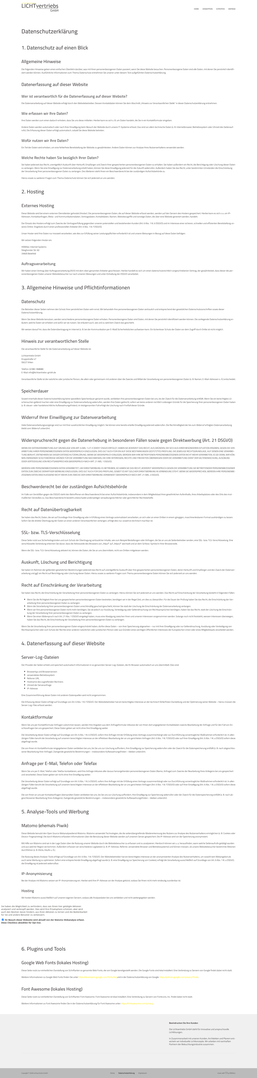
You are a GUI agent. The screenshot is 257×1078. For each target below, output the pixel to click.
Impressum (142, 1073)
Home (196, 9)
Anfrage (232, 9)
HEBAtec (232, 1073)
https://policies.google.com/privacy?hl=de (179, 977)
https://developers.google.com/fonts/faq (98, 977)
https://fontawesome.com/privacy (137, 1003)
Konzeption (208, 9)
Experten (220, 9)
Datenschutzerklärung (126, 1073)
